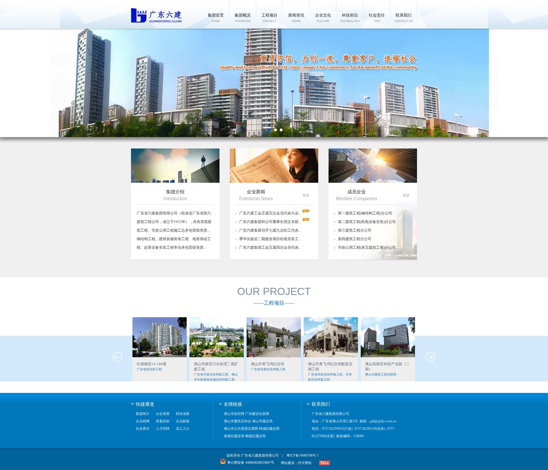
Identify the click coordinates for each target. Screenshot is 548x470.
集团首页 (216, 18)
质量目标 (163, 421)
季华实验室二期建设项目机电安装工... (270, 239)
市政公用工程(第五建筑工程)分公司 (367, 247)
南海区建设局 (234, 436)
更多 (306, 195)
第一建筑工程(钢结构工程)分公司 (365, 213)
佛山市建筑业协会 (237, 421)
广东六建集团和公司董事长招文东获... (270, 222)
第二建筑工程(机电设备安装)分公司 (367, 222)
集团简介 (143, 414)
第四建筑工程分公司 (354, 239)
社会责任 (377, 18)
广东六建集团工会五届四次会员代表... (270, 247)
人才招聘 (163, 429)
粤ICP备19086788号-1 (303, 455)
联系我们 (403, 18)
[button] (269, 129)
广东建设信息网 (257, 414)
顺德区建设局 (255, 436)
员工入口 (183, 429)
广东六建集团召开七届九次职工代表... (270, 230)
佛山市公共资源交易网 (241, 429)
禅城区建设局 (269, 429)
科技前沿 (350, 18)
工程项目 (269, 18)
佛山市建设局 (262, 421)
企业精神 (143, 421)
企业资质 (163, 414)
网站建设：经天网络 (296, 463)
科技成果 (183, 414)
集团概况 (243, 18)
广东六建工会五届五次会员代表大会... (270, 213)
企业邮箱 (183, 421)
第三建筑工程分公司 (354, 230)
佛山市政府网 (234, 414)
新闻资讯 (296, 18)
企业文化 (323, 18)
